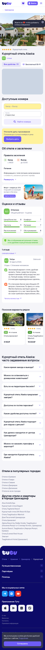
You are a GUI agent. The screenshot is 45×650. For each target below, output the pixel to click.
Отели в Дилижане (9, 488)
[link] (10, 196)
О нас (4, 615)
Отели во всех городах (11, 491)
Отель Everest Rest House (12, 533)
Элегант (5, 536)
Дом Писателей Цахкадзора (13, 517)
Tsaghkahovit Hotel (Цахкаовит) (15, 539)
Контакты (5, 621)
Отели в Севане (8, 482)
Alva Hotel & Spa (8, 503)
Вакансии (5, 618)
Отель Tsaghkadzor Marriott (13, 514)
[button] (23, 3)
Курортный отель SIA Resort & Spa (16, 511)
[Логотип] (7, 3)
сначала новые (8, 253)
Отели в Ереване (9, 477)
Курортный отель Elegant (12, 506)
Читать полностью (11, 298)
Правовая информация (10, 623)
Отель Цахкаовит (9, 520)
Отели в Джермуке (9, 485)
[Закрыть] (42, 22)
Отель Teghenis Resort (11, 509)
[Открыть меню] (41, 3)
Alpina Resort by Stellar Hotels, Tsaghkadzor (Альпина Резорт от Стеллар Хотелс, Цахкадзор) (22, 524)
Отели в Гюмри (8, 479)
